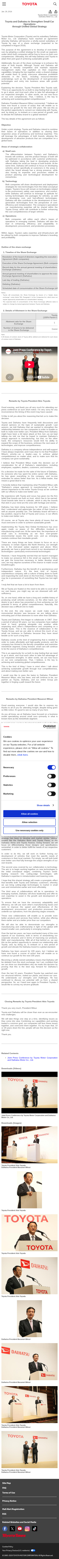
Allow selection (29, 822)
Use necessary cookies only (29, 830)
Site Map (6, 1483)
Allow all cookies (29, 814)
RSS (4, 1513)
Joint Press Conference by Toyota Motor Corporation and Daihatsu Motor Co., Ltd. (32, 1059)
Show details (43, 805)
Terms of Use (8, 1492)
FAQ (4, 1487)
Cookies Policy (7, 1546)
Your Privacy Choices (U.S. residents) (16, 1550)
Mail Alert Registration (13, 1509)
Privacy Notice (9, 1500)
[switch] (52, 776)
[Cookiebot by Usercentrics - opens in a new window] (43, 727)
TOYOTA (29, 4)
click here (22, 755)
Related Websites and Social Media (19, 1522)
